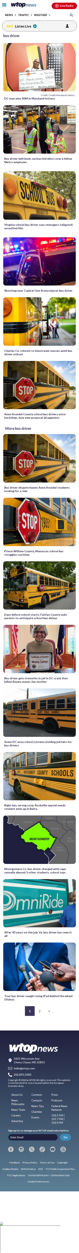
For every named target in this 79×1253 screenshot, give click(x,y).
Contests (36, 1094)
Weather (40, 15)
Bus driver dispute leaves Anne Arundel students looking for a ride (37, 489)
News (9, 15)
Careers (16, 1115)
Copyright (62, 1162)
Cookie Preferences (38, 1181)
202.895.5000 (22, 1074)
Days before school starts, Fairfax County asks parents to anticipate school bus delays (35, 616)
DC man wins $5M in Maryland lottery (29, 98)
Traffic (23, 15)
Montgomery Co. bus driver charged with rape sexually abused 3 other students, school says (35, 870)
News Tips (37, 1106)
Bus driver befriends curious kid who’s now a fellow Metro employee (38, 160)
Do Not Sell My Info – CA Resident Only (49, 1175)
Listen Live (23, 26)
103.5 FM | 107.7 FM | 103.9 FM (58, 1119)
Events (35, 1117)
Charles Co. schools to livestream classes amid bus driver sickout (38, 352)
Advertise (17, 1121)
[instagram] (21, 1149)
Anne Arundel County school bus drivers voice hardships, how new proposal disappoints (35, 415)
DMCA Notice (28, 1169)
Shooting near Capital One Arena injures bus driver (38, 290)
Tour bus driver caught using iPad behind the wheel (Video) (38, 997)
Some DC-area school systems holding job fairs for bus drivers (38, 743)
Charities (36, 1111)
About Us (16, 1094)
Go (65, 1137)
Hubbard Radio (10, 1169)
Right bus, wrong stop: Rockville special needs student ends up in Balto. (35, 807)
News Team (18, 1109)
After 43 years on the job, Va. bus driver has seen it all (38, 934)
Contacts (36, 1100)
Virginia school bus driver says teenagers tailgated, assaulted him (38, 226)
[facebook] (11, 1149)
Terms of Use (47, 1162)
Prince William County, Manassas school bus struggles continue (33, 552)
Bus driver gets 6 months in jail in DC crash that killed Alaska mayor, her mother (36, 679)
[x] (31, 1149)
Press (54, 1094)
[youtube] (53, 1149)
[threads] (63, 1149)
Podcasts (56, 1100)
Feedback (14, 1162)
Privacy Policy (29, 1162)
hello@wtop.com (24, 1068)
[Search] (71, 15)
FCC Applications (16, 1175)
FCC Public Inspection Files (60, 1169)
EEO (40, 1169)
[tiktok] (42, 1149)
